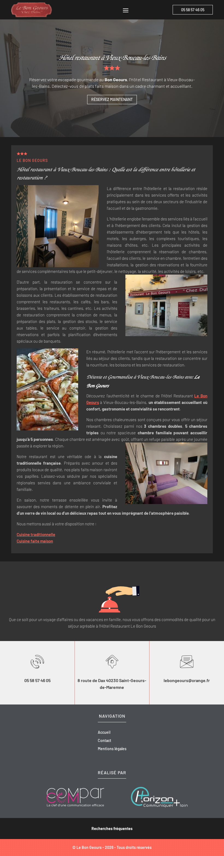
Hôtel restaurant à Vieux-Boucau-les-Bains (112, 57)
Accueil (104, 732)
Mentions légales (112, 749)
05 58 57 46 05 (192, 9)
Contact (104, 741)
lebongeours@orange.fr (187, 680)
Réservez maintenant (112, 99)
